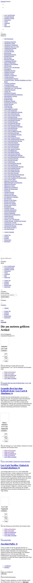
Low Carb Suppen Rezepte (12, 170)
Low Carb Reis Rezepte (11, 160)
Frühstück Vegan (9, 74)
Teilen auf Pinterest (9, 377)
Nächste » (7, 567)
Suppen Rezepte (9, 216)
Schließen (4, 350)
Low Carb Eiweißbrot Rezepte (13, 131)
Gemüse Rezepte (9, 77)
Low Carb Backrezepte (11, 117)
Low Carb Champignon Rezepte (13, 126)
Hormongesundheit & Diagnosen (13, 94)
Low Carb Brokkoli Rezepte (12, 120)
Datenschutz (7, 240)
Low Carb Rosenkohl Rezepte (12, 163)
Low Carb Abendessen (10, 110)
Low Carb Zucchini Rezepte (12, 176)
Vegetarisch (7, 20)
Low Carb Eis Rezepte (10, 130)
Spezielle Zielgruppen (10, 210)
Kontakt (6, 238)
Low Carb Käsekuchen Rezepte (13, 141)
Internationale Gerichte (10, 96)
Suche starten (5, 297)
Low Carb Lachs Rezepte (11, 147)
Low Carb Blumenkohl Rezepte (13, 118)
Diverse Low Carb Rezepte (12, 67)
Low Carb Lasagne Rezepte (12, 149)
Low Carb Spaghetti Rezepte (12, 168)
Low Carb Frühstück (10, 136)
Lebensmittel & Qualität (11, 109)
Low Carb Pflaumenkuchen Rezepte (14, 157)
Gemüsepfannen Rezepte (11, 78)
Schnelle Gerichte (9, 18)
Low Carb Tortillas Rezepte (12, 171)
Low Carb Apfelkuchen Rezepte (13, 112)
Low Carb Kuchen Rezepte (12, 144)
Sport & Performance (10, 211)
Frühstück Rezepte (9, 72)
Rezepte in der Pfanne (10, 200)
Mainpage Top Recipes (10, 181)
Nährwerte (7, 26)
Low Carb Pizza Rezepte (11, 158)
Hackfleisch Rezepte (10, 93)
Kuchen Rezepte (9, 104)
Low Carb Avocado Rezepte (12, 115)
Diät (5, 25)
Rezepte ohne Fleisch (10, 205)
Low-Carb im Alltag (10, 179)
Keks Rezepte (8, 98)
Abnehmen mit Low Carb (11, 46)
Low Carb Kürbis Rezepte (11, 146)
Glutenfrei (7, 23)
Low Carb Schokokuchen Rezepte (14, 166)
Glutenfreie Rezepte (10, 90)
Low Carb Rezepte (9, 15)
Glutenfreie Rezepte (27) (7, 336)
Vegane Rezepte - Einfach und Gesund (15, 221)
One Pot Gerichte (9, 194)
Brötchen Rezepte (9, 59)
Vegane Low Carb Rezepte (12, 219)
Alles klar (3, 573)
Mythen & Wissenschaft (11, 189)
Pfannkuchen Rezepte (10, 195)
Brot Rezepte (8, 58)
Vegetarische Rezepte (10, 226)
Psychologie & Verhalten (11, 197)
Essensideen (7, 69)
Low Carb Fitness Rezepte (11, 133)
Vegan (6, 21)
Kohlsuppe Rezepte (9, 101)
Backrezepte (7, 53)
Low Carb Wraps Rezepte (11, 173)
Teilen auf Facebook (10, 372)
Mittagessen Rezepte (10, 184)
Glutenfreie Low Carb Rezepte (13, 88)
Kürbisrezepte (8, 106)
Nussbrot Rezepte (9, 192)
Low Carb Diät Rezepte (11, 128)
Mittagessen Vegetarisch (11, 187)
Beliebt (6, 308)
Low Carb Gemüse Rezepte (12, 138)
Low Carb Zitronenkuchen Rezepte (14, 174)
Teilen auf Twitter (9, 373)
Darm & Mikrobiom (10, 62)
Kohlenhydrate (8, 99)
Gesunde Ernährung (10, 83)
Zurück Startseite (9, 232)
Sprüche (6, 236)
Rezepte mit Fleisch (9, 202)
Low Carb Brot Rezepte (11, 122)
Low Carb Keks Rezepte (11, 142)
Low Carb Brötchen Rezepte (12, 123)
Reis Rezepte (8, 198)
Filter (2, 320)
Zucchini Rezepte (9, 229)
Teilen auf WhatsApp (10, 375)
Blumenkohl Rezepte (10, 54)
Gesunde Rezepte (9, 17)
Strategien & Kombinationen (12, 214)
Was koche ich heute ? (10, 227)
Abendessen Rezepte (10, 42)
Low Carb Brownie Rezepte (12, 125)
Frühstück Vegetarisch (10, 75)
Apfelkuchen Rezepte (10, 48)
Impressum (7, 241)
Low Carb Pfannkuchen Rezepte (13, 155)
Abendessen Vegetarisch (11, 45)
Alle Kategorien (8, 39)
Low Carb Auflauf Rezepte (12, 114)
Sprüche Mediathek (9, 213)
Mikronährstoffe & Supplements (13, 182)
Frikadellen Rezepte (10, 70)
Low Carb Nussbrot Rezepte (12, 154)
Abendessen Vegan (9, 43)
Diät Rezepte (8, 66)
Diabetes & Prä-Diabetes (11, 64)
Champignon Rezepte (10, 61)
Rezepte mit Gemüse (10, 203)
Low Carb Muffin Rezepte (11, 152)
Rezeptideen (7, 206)
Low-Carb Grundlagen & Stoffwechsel (15, 178)
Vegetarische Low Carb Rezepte (13, 224)
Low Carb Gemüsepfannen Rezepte (14, 139)
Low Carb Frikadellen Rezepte (13, 134)
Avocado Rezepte (9, 51)
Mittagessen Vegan (9, 186)
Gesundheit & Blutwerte (11, 86)
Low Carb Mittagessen (10, 150)
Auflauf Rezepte (9, 50)
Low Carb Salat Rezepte (11, 165)
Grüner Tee (7, 91)
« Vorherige (7, 566)
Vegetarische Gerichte (10, 222)
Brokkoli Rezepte (9, 56)
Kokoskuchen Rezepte (10, 102)
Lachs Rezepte (8, 107)
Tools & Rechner (9, 218)
